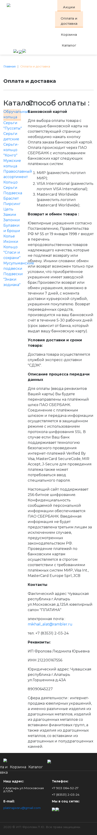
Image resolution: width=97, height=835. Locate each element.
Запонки (11, 220)
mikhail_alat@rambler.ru (50, 624)
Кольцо (10, 182)
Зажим (9, 214)
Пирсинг (12, 204)
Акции (69, 7)
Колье (9, 236)
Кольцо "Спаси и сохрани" (12, 252)
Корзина (69, 34)
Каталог (69, 45)
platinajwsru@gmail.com (22, 808)
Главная (9, 66)
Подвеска (12, 193)
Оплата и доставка (69, 21)
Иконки (10, 241)
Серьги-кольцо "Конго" (11, 149)
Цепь (8, 209)
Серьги (10, 187)
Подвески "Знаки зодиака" (13, 279)
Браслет (11, 198)
